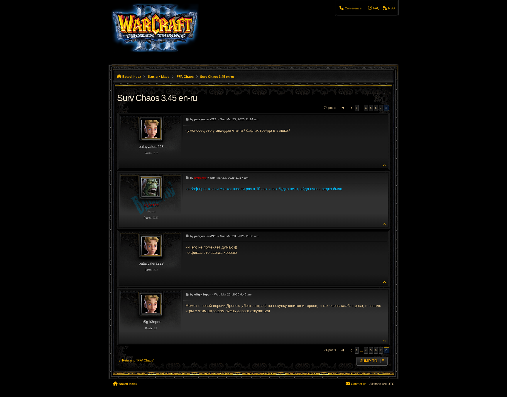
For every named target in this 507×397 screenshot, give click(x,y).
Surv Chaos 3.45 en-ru (217, 76)
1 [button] (357, 107)
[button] (342, 108)
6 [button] (376, 107)
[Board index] (158, 31)
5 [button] (371, 107)
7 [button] (381, 107)
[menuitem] (350, 8)
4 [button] (366, 107)
